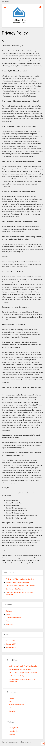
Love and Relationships (13, 618)
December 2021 (11, 644)
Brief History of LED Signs (14, 589)
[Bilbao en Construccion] (18, 25)
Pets (7, 621)
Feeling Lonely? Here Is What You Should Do (20, 579)
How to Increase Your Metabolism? (17, 582)
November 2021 (11, 647)
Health (8, 614)
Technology (10, 624)
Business (9, 611)
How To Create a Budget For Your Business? (20, 586)
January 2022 (10, 641)
